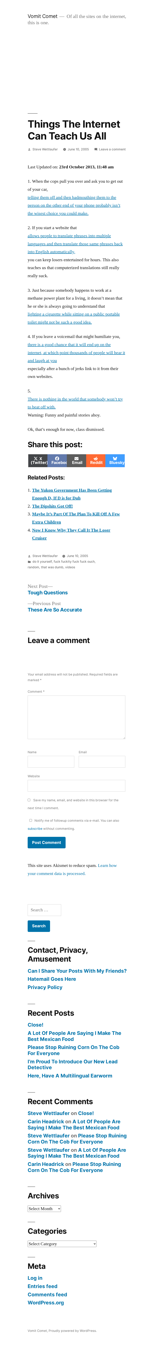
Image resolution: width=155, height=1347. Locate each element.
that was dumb (52, 567)
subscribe (35, 829)
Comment (36, 691)
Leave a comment (112, 149)
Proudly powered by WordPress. (73, 1331)
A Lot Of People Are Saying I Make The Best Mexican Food (74, 1036)
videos (70, 567)
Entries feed (43, 1286)
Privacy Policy (45, 987)
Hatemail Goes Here (52, 979)
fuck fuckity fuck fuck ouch (74, 561)
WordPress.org (46, 1303)
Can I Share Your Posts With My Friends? (77, 971)
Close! (35, 1025)
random (33, 567)
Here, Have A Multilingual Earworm (70, 1076)
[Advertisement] (77, 69)
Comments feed (47, 1294)
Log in (35, 1278)
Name (32, 752)
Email (83, 752)
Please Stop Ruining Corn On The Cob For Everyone (73, 1050)
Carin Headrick (46, 1121)
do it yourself (42, 561)
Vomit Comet (43, 16)
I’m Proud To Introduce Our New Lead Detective (73, 1065)
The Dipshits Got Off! (52, 506)
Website (34, 776)
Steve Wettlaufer (45, 149)
